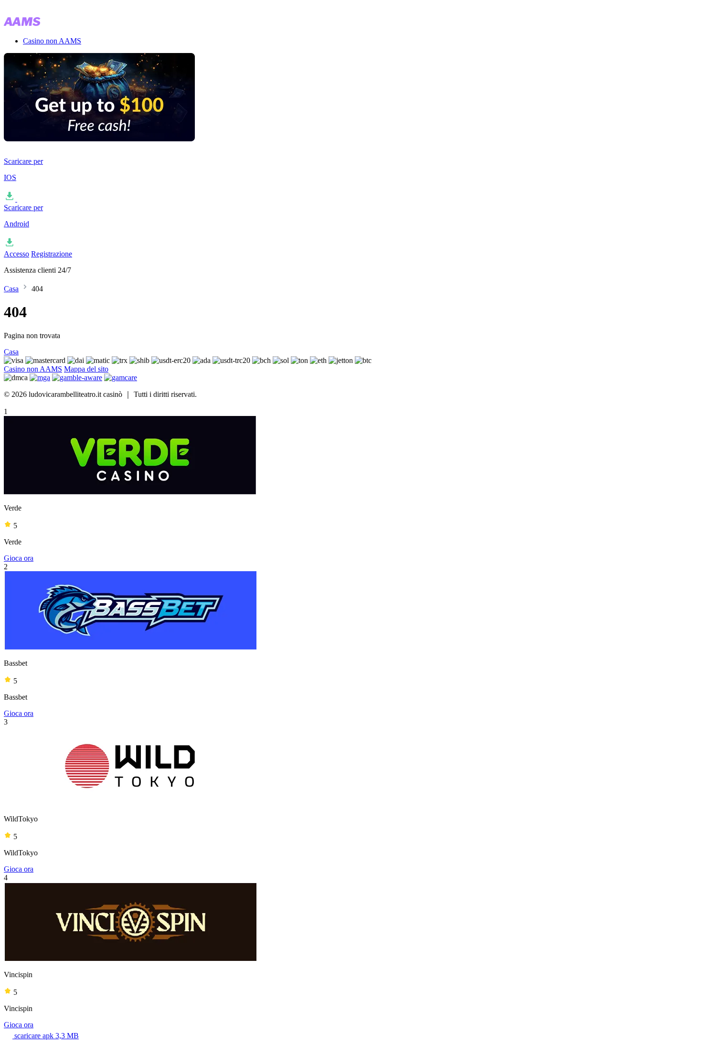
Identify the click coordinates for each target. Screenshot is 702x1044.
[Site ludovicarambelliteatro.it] (51, 25)
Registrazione (51, 254)
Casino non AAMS (52, 41)
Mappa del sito (86, 369)
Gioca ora (18, 558)
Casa (11, 289)
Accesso (16, 254)
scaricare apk (45, 1036)
